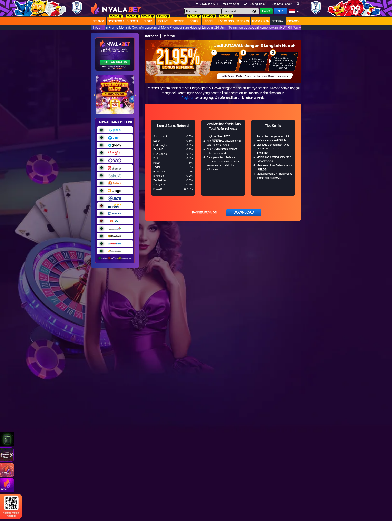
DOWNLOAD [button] (244, 212)
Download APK (209, 4)
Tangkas (242, 21)
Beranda (99, 21)
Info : (96, 28)
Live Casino (226, 21)
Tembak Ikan (260, 21)
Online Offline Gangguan (116, 258)
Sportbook (116, 21)
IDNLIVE (163, 21)
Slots (148, 21)
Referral (278, 21)
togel (209, 21)
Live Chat (232, 4)
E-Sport (132, 21)
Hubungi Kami (256, 4)
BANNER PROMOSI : (205, 212)
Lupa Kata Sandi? (281, 4)
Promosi (293, 21)
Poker (194, 21)
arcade (178, 21)
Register (187, 98)
